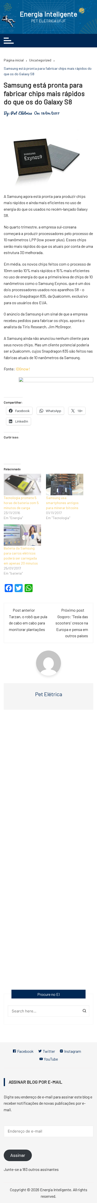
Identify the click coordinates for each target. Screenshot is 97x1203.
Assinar (17, 1155)
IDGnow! (23, 368)
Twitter (48, 1051)
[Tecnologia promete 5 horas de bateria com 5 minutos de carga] (22, 484)
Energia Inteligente (48, 14)
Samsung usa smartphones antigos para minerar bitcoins (62, 503)
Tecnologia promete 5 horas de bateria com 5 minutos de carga (21, 503)
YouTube (50, 1059)
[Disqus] (48, 786)
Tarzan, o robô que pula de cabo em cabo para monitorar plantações (28, 623)
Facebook (25, 1051)
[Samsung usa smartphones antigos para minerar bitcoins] (64, 484)
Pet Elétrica (21, 113)
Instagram (72, 1051)
